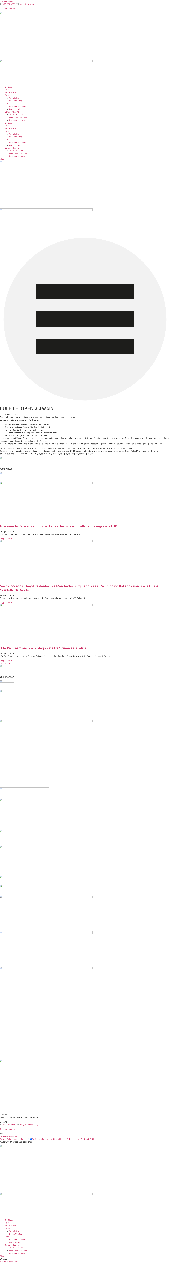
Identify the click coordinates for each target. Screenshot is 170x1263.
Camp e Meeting (12, 112)
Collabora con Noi (8, 8)
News (7, 89)
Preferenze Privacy (40, 1139)
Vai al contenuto (7, 1)
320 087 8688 (9, 4)
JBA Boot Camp (16, 114)
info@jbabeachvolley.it (30, 4)
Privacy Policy (6, 1139)
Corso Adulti (14, 109)
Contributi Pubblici (89, 1139)
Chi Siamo (9, 87)
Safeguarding (73, 1139)
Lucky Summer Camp (18, 117)
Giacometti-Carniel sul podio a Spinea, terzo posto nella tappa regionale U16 (58, 526)
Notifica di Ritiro (58, 1139)
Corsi (7, 103)
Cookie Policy (20, 1139)
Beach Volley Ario (17, 120)
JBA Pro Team (11, 92)
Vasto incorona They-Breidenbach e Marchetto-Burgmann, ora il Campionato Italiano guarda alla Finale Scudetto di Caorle (79, 588)
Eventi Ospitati (15, 101)
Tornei (7, 95)
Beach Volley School (18, 106)
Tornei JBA (14, 98)
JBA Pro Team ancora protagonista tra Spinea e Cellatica (43, 648)
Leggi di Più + (6, 539)
